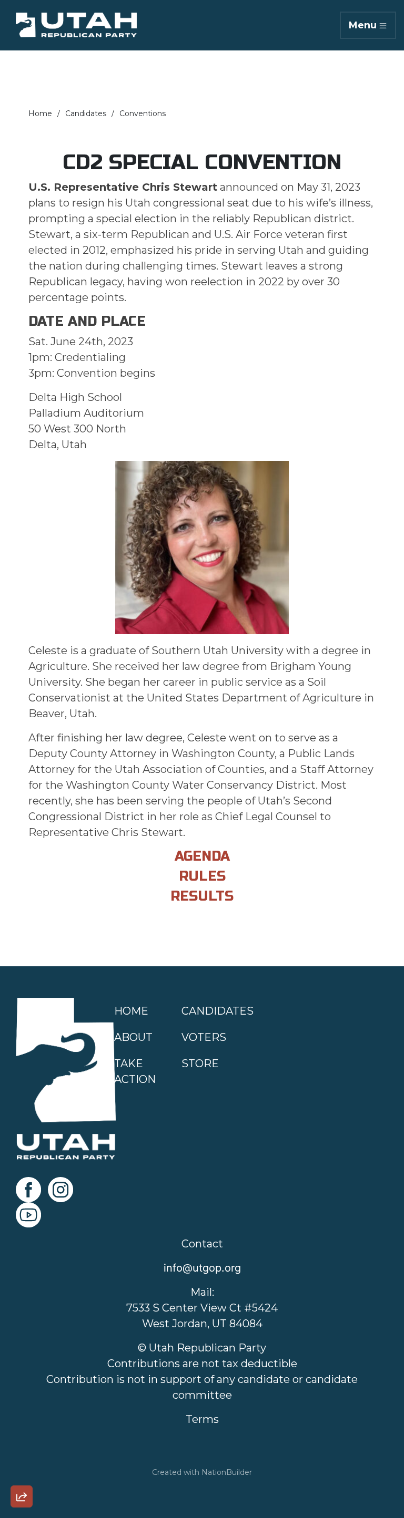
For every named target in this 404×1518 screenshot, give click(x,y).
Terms (202, 1419)
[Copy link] (22, 1351)
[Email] (22, 1381)
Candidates (85, 113)
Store (200, 1063)
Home (40, 113)
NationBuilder (226, 1472)
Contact (202, 1243)
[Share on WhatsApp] (22, 1471)
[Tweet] (22, 1411)
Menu (363, 25)
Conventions (142, 113)
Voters (203, 1037)
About (133, 1037)
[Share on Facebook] (22, 1441)
